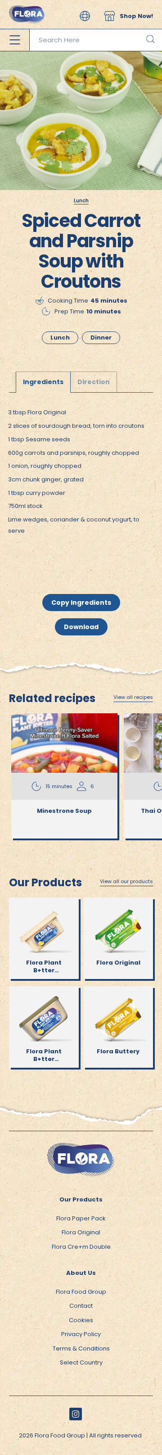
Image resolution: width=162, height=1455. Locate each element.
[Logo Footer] (81, 1147)
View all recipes (133, 697)
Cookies (81, 1320)
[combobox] (95, 40)
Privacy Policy (81, 1334)
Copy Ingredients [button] (81, 602)
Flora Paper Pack (81, 1218)
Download (81, 626)
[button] (84, 16)
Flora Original (81, 1232)
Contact (81, 1305)
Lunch (81, 200)
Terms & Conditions (81, 1348)
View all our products (126, 882)
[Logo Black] (27, 4)
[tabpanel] (81, 480)
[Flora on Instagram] (75, 1414)
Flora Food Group (81, 1291)
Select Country (81, 1362)
